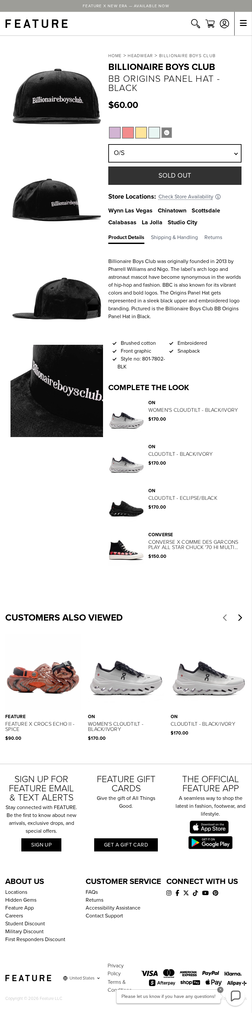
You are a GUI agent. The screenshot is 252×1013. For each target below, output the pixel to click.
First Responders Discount (35, 939)
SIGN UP (41, 845)
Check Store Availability (185, 196)
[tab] (129, 238)
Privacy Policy (116, 969)
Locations (16, 892)
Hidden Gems (20, 900)
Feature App (19, 908)
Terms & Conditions (120, 986)
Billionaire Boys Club (187, 55)
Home (115, 55)
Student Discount (25, 923)
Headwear (140, 55)
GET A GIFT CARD (126, 845)
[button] (224, 617)
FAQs (92, 892)
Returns (94, 900)
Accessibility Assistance (113, 908)
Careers (14, 916)
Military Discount (24, 931)
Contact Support (104, 916)
